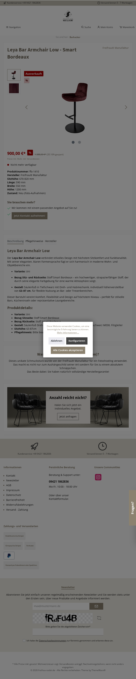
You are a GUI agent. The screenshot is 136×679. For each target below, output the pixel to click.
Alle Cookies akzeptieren (68, 350)
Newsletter (12, 480)
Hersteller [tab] (51, 241)
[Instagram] (98, 477)
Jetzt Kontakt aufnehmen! (29, 215)
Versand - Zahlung (17, 509)
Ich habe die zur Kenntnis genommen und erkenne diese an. (70, 640)
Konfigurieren (77, 340)
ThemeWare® (99, 670)
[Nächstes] (126, 107)
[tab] (15, 241)
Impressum (13, 490)
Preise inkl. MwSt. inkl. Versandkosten (23, 159)
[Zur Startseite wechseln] (68, 16)
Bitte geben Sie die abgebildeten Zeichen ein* (68, 626)
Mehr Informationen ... (68, 332)
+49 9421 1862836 (31, 2)
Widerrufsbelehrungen (19, 504)
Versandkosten (66, 663)
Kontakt (10, 475)
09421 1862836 (59, 481)
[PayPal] (9, 556)
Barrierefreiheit (15, 500)
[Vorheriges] (26, 107)
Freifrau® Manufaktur (116, 48)
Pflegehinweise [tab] (34, 241)
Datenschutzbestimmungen (52, 640)
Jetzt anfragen (68, 416)
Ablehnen (56, 340)
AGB (8, 485)
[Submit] (96, 606)
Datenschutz (13, 495)
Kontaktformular (58, 499)
